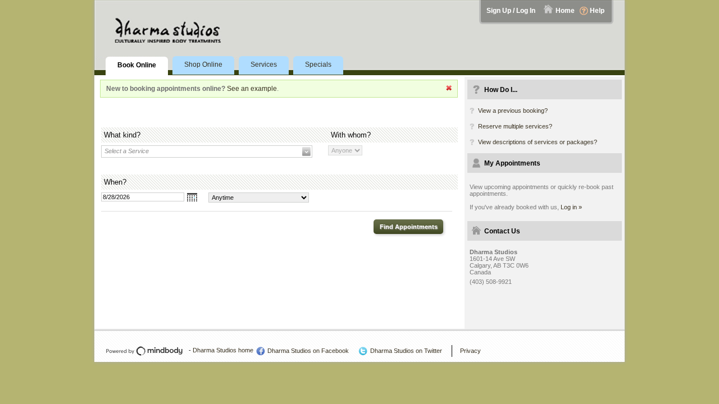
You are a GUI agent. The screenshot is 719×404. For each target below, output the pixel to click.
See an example (252, 89)
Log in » (571, 207)
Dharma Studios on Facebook (308, 350)
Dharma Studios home (223, 350)
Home (565, 11)
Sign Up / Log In (510, 11)
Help (597, 11)
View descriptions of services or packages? (537, 142)
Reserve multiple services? (515, 126)
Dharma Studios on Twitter (406, 350)
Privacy (470, 350)
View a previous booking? (513, 110)
